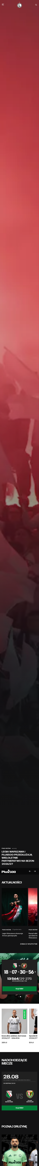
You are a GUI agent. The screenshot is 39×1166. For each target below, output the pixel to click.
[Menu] (3, 4)
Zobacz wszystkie (28, 944)
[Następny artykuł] (34, 871)
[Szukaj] (36, 5)
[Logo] (19, 4)
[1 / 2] (18, 996)
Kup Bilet (19, 1108)
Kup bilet (19, 988)
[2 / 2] (20, 996)
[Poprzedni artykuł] (29, 871)
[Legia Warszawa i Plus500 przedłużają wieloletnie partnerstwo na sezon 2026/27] (19, 437)
